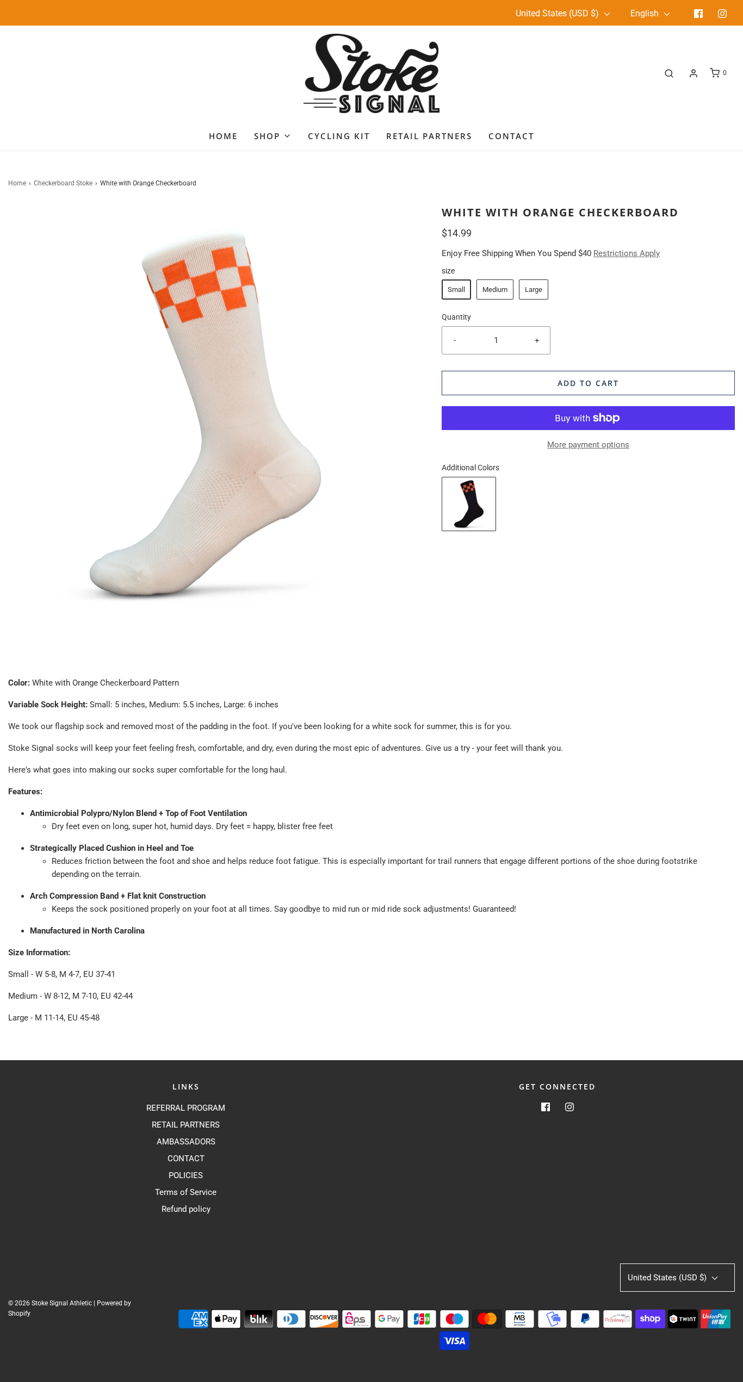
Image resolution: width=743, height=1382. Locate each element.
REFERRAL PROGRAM (185, 1108)
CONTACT (186, 1158)
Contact (511, 135)
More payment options (588, 445)
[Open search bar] (669, 73)
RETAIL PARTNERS (186, 1125)
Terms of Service (185, 1192)
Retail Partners (429, 135)
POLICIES (186, 1175)
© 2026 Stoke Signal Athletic (50, 1303)
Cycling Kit (339, 135)
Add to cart (588, 383)
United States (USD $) (558, 13)
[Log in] (693, 73)
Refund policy (186, 1209)
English (645, 13)
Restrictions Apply (626, 253)
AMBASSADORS (186, 1142)
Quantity (456, 317)
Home (223, 135)
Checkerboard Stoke (63, 183)
